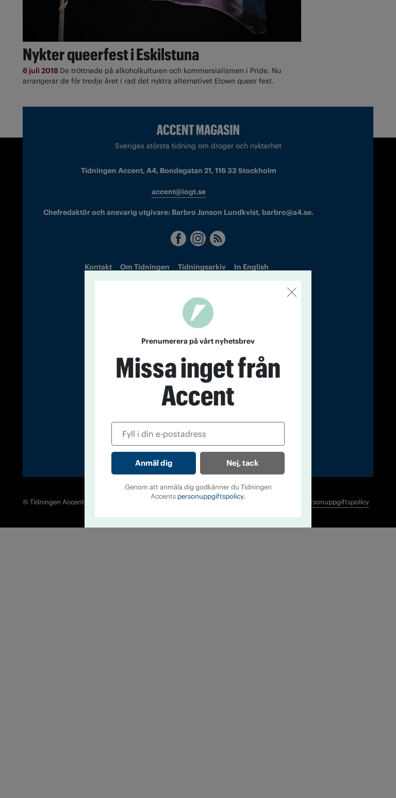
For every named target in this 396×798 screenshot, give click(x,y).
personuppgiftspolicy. (211, 496)
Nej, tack (242, 463)
